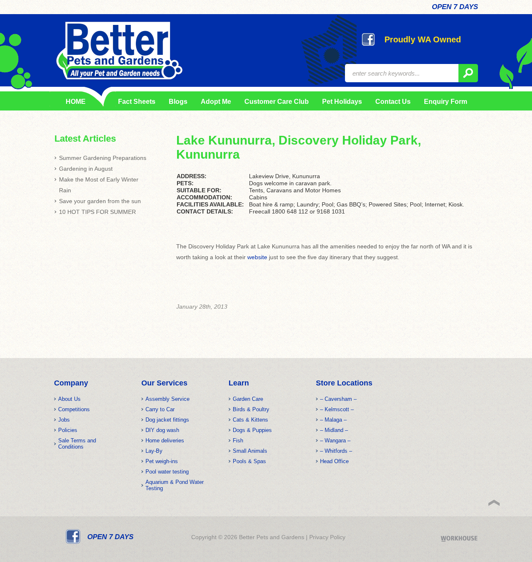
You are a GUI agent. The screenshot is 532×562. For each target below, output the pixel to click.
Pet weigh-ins (161, 461)
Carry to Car (160, 409)
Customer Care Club (276, 101)
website (257, 257)
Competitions (74, 409)
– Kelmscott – (337, 409)
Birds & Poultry (251, 409)
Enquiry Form (445, 101)
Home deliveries (164, 440)
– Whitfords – (336, 451)
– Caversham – (338, 399)
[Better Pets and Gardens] (119, 50)
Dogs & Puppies (252, 430)
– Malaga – (333, 420)
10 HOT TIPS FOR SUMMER (97, 212)
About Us (69, 399)
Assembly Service (167, 399)
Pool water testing (167, 472)
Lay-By (154, 451)
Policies (67, 430)
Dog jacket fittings (167, 420)
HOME (76, 101)
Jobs (64, 420)
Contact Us (393, 101)
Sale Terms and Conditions (77, 443)
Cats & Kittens (250, 420)
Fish (238, 440)
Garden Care (248, 399)
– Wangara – (335, 440)
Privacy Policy (327, 537)
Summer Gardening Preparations (102, 158)
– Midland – (334, 430)
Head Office (334, 461)
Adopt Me (216, 101)
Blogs (178, 101)
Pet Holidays (342, 101)
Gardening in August (86, 168)
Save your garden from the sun (100, 201)
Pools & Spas (249, 461)
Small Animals (250, 451)
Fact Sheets (135, 101)
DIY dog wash (162, 430)
